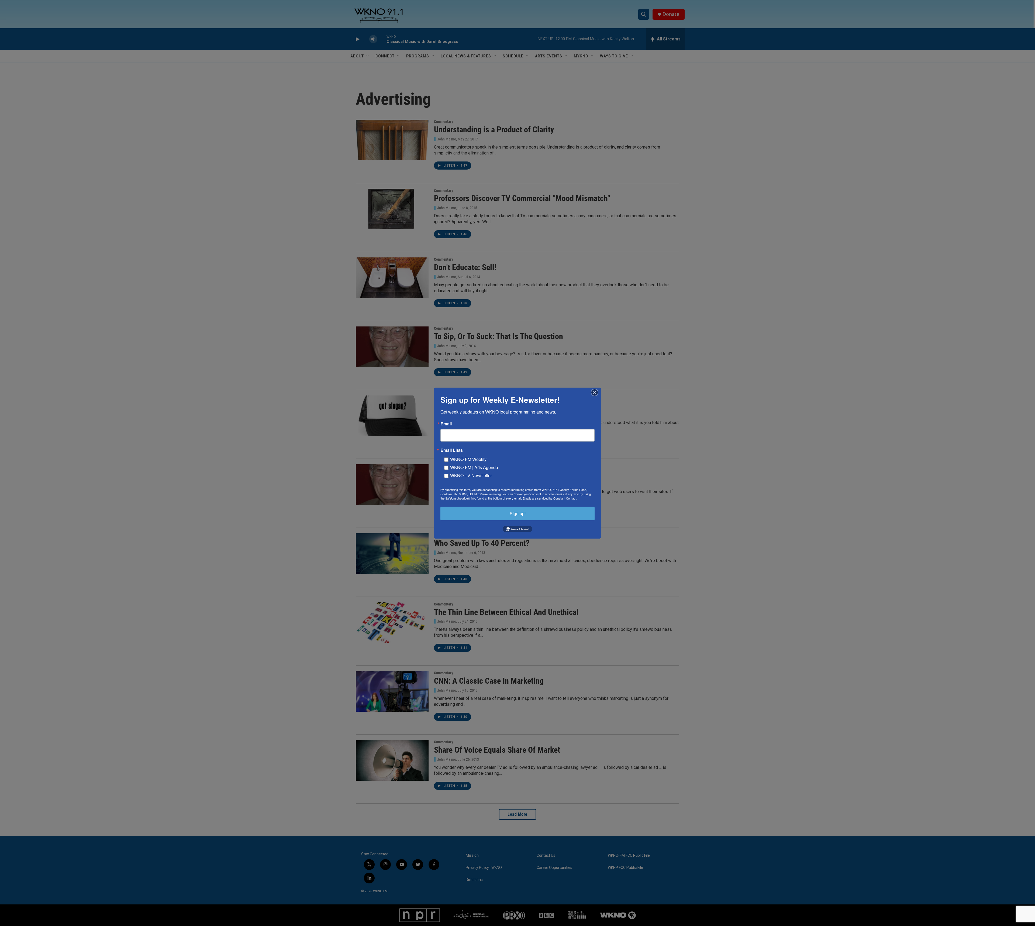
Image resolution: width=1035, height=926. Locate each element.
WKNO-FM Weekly (468, 459)
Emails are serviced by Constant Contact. (550, 498)
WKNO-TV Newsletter (471, 475)
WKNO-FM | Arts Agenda (474, 467)
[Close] (596, 392)
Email (446, 423)
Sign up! (518, 513)
